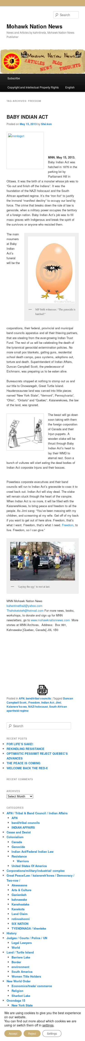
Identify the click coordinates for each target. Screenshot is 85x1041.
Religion (17, 990)
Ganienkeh (19, 895)
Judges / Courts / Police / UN (27, 938)
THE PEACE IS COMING (23, 763)
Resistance (19, 856)
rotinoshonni (21, 919)
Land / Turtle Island (20, 952)
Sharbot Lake (21, 995)
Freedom (67, 525)
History (12, 933)
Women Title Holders (26, 976)
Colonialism (15, 837)
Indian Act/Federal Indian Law (32, 851)
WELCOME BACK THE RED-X (27, 768)
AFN (21, 698)
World (16, 947)
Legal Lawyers (22, 942)
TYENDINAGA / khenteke (29, 928)
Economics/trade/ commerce (32, 986)
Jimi (58, 702)
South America (22, 971)
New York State (22, 1005)
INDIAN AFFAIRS (23, 827)
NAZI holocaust (38, 706)
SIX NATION (20, 923)
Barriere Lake (21, 957)
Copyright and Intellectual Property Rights (33, 87)
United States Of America (29, 866)
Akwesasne (19, 885)
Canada (17, 842)
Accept (13, 1033)
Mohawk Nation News (34, 26)
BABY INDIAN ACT (27, 116)
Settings (52, 1033)
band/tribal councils (38, 698)
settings (47, 1025)
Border (16, 962)
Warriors (23, 861)
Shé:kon (46, 124)
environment (20, 967)
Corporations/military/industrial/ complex (36, 870)
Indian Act (47, 702)
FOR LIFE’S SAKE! (20, 744)
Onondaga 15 (16, 1000)
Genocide (18, 847)
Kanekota (18, 909)
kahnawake (19, 899)
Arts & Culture (21, 890)
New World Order (19, 981)
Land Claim (20, 914)
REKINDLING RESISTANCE (25, 749)
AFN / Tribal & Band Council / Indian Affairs (37, 813)
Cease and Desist (19, 832)
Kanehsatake (20, 904)
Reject (32, 1033)
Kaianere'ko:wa (17, 706)
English (70, 87)
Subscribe (13, 78)
